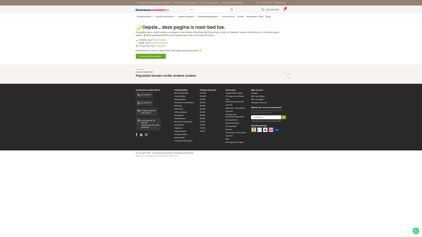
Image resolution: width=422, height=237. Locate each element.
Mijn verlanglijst (257, 99)
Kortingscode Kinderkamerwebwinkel (235, 115)
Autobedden (179, 125)
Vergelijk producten (259, 102)
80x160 (202, 118)
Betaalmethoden (232, 123)
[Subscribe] (283, 117)
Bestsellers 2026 (255, 16)
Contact (229, 105)
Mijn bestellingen (258, 96)
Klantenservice (280, 3)
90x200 (203, 99)
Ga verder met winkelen (150, 56)
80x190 (202, 112)
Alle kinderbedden (181, 93)
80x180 (202, 115)
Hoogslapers (179, 115)
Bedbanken (178, 109)
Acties (241, 16)
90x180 (202, 106)
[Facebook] (137, 134)
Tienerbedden (180, 96)
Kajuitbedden (179, 137)
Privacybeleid (231, 126)
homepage (159, 45)
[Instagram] (146, 134)
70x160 (202, 122)
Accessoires (228, 16)
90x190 (202, 102)
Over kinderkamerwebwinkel (235, 100)
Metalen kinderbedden (183, 122)
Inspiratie (229, 111)
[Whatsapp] (416, 231)
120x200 (203, 96)
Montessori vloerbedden (184, 102)
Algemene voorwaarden (235, 108)
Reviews (229, 129)
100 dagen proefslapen (235, 96)
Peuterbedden (180, 99)
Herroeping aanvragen (235, 142)
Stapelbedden (180, 118)
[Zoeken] (231, 9)
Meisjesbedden (180, 131)
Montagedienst (232, 120)
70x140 (202, 128)
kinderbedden (159, 40)
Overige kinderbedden (183, 141)
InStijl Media (188, 153)
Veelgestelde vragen (234, 93)
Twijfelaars (178, 128)
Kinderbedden (144, 16)
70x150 (202, 125)
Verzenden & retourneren (236, 133)
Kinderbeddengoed (208, 16)
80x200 (203, 109)
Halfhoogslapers (180, 112)
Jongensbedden (180, 134)
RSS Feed (174, 156)
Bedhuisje (178, 106)
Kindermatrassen (165, 16)
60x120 (202, 131)
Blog (268, 16)
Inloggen (254, 93)
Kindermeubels (186, 16)
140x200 (203, 93)
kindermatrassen (159, 42)
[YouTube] (141, 134)
